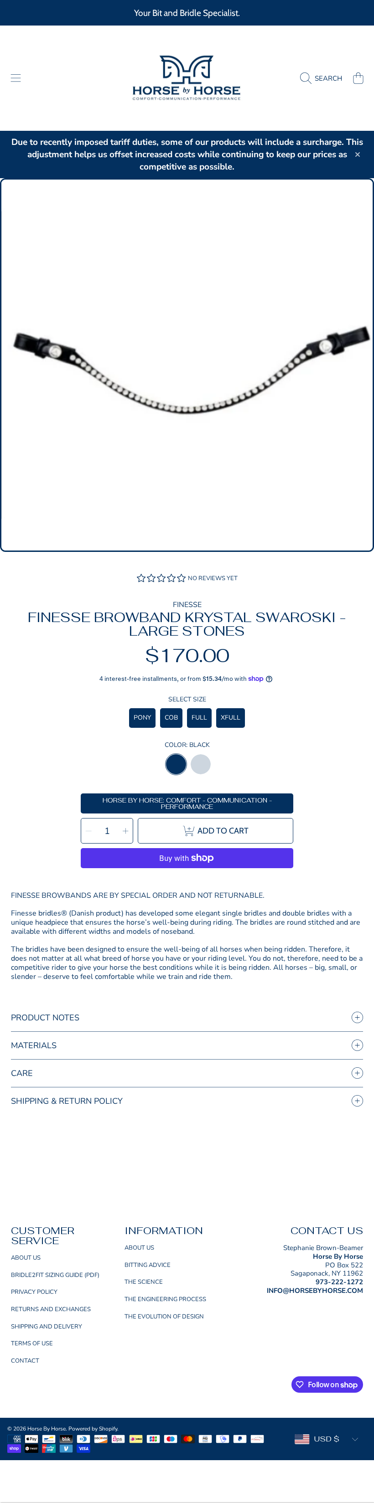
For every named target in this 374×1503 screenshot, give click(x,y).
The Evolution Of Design (164, 1317)
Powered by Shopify (92, 1428)
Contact (25, 1361)
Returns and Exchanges (51, 1309)
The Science (144, 1282)
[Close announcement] (357, 154)
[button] (16, 78)
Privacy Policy (34, 1292)
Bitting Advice (148, 1265)
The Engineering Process (165, 1299)
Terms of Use (32, 1343)
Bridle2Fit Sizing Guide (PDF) (55, 1275)
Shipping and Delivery (46, 1327)
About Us (26, 1258)
